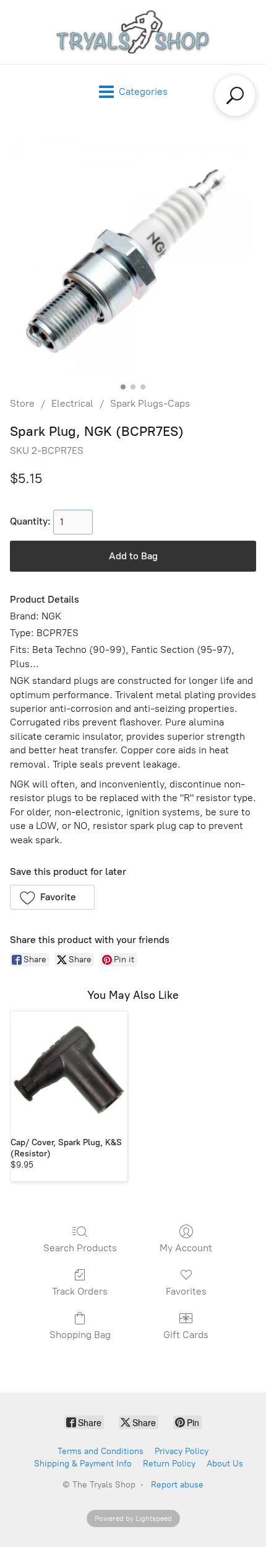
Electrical (72, 403)
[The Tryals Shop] (133, 32)
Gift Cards (185, 1335)
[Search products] (235, 95)
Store (22, 403)
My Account (186, 1248)
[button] (52, 897)
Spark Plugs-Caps (150, 403)
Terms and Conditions (101, 1451)
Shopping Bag (80, 1335)
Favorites (186, 1291)
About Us (225, 1463)
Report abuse (177, 1484)
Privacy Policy (181, 1451)
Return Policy (169, 1463)
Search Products (80, 1248)
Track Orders (80, 1291)
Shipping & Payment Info (83, 1463)
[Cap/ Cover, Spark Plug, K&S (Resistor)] (69, 1069)
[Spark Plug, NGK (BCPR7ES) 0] (133, 254)
